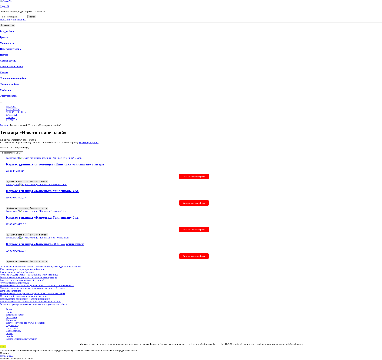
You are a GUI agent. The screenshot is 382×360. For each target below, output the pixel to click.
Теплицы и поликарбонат (14, 78)
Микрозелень (7, 43)
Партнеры (11, 320)
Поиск (32, 17)
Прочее (4, 54)
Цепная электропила (10, 291)
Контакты (13, 109)
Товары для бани (9, 84)
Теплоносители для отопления (21, 339)
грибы (9, 312)
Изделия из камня (15, 314)
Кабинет (11, 114)
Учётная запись (18, 19)
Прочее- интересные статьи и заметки (25, 322)
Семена (4, 72)
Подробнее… (7, 356)
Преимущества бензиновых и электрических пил (25, 299)
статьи (9, 333)
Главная (4, 125)
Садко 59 (4, 6)
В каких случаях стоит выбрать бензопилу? (22, 280)
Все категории (7, 25)
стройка (10, 336)
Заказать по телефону (194, 176)
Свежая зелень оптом (11, 66)
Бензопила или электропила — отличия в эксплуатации (28, 277)
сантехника (12, 328)
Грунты (4, 37)
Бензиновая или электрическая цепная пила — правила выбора (32, 293)
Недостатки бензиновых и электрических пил (23, 296)
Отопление (11, 317)
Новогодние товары (10, 49)
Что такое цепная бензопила (14, 282)
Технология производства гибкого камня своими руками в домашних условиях (40, 266)
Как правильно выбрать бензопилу (18, 272)
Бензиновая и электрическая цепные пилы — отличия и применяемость (37, 285)
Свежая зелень (8, 60)
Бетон (9, 309)
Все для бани (7, 31)
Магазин (11, 106)
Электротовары (8, 96)
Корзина (11, 120)
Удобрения (5, 90)
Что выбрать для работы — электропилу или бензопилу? (29, 274)
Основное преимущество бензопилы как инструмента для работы (33, 304)
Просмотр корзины (88, 142)
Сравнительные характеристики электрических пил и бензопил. (33, 288)
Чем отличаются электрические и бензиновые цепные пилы (30, 301)
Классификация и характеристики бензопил (22, 269)
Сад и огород (12, 325)
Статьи (10, 117)
